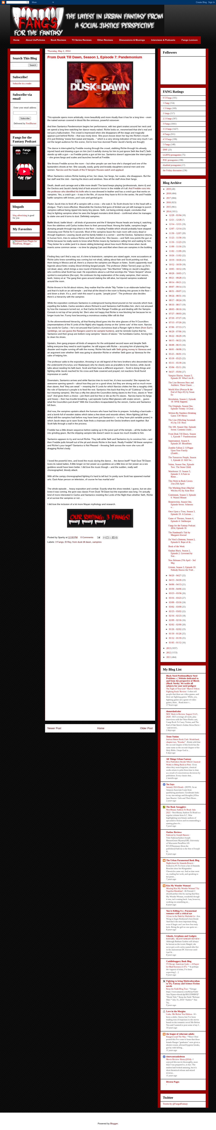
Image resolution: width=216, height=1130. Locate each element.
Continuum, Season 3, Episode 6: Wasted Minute (182, 496)
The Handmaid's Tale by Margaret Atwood (179, 533)
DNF (165, 150)
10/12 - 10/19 (175, 264)
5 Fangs (166, 144)
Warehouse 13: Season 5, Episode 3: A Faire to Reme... (179, 474)
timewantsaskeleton (175, 1056)
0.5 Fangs (167, 98)
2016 (168, 202)
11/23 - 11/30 (175, 238)
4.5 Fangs (167, 139)
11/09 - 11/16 (175, 246)
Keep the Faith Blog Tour (177, 989)
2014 (168, 211)
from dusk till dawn (81, 542)
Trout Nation (172, 736)
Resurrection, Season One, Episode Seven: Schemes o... (180, 504)
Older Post (146, 728)
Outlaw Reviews (174, 832)
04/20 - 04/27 (175, 575)
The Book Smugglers (176, 807)
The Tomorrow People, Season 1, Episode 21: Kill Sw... (182, 458)
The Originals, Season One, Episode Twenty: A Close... (181, 407)
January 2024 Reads (175, 787)
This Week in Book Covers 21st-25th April (180, 482)
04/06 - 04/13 (175, 584)
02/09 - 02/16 (175, 620)
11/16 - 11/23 (175, 242)
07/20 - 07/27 (175, 318)
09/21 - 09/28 (175, 278)
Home (100, 728)
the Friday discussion (172, 170)
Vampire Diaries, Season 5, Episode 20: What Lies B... (181, 377)
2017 (168, 198)
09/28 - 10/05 (175, 273)
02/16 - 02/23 (175, 616)
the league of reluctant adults (180, 1034)
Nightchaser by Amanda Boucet (180, 863)
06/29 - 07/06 (175, 331)
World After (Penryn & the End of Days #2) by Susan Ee (181, 392)
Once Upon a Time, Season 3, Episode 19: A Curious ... (181, 512)
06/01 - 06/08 (175, 349)
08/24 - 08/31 (175, 296)
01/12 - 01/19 (175, 638)
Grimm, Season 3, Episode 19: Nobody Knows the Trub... (182, 568)
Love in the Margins (175, 1011)
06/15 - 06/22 (175, 340)
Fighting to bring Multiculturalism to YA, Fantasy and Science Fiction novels (183, 983)
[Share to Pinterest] (116, 537)
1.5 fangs (167, 108)
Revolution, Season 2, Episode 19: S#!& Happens (182, 400)
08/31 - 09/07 (175, 291)
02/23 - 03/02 (175, 611)
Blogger (114, 1123)
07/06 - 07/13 (175, 327)
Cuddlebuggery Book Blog (178, 961)
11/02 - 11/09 (175, 251)
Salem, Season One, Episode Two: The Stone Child (181, 465)
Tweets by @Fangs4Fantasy (175, 1104)
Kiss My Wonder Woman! (178, 885)
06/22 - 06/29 (175, 336)
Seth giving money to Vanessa (131, 349)
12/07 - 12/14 (175, 229)
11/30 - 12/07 (175, 233)
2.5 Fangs (167, 118)
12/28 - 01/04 (175, 215)
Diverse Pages (172, 1082)
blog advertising (20, 215)
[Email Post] (98, 537)
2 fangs (166, 113)
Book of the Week (176, 546)
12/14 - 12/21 (175, 224)
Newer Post (54, 728)
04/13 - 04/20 (175, 580)
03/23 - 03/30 (175, 593)
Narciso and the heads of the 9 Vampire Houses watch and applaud (89, 170)
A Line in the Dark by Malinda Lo (181, 916)
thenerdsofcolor (173, 711)
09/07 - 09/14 (175, 287)
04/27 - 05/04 (175, 372)
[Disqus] (100, 590)
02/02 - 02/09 (175, 624)
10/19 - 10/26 (175, 260)
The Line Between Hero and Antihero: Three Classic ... (181, 383)
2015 (168, 207)
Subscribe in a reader (22, 83)
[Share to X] (110, 537)
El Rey (68, 542)
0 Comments (86, 537)
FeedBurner (31, 123)
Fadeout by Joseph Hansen (177, 835)
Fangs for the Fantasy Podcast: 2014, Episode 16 (182, 526)
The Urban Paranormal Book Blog (182, 860)
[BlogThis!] (107, 537)
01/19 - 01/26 (175, 633)
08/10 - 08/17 (175, 305)
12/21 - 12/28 (175, 220)
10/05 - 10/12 (175, 269)
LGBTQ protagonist (172, 155)
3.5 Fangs (167, 129)
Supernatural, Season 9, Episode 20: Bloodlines (179, 442)
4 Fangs (166, 134)
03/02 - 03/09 (175, 607)
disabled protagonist (172, 165)
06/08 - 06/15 (175, 345)
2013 (168, 648)
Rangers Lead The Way (176, 1037)
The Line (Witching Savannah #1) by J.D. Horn (181, 421)
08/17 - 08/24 (175, 300)
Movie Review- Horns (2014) (179, 1059)
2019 (168, 189)
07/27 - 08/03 (175, 314)
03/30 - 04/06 (175, 589)
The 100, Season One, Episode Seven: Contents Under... (182, 428)
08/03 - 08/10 (175, 309)
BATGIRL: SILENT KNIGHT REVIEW (183, 939)
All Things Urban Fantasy (178, 759)
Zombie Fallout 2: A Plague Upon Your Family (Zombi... (180, 450)
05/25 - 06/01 (175, 354)
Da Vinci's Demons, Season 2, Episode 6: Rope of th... (181, 540)
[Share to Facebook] (113, 537)
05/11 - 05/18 (175, 363)
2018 (168, 193)
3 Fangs (59, 542)
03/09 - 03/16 (175, 602)
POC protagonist (170, 160)
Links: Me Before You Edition (179, 1014)
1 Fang (166, 103)
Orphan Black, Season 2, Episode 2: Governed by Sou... (180, 553)
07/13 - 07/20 (175, 322)
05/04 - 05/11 (175, 367)
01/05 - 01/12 (175, 642)
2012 (168, 652)
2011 (168, 657)
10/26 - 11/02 (175, 255)
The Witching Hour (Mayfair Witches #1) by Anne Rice (181, 489)
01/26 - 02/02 (175, 629)
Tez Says (170, 784)
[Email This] (104, 537)
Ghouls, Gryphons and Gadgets (181, 936)
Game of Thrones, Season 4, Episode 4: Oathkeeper (181, 519)
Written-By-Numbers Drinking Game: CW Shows (182, 414)
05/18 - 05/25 (175, 358)
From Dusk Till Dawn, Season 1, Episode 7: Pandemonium (182, 435)
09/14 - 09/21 (175, 282)
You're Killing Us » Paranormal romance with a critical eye (181, 912)
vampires (97, 542)
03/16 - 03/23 (175, 598)
